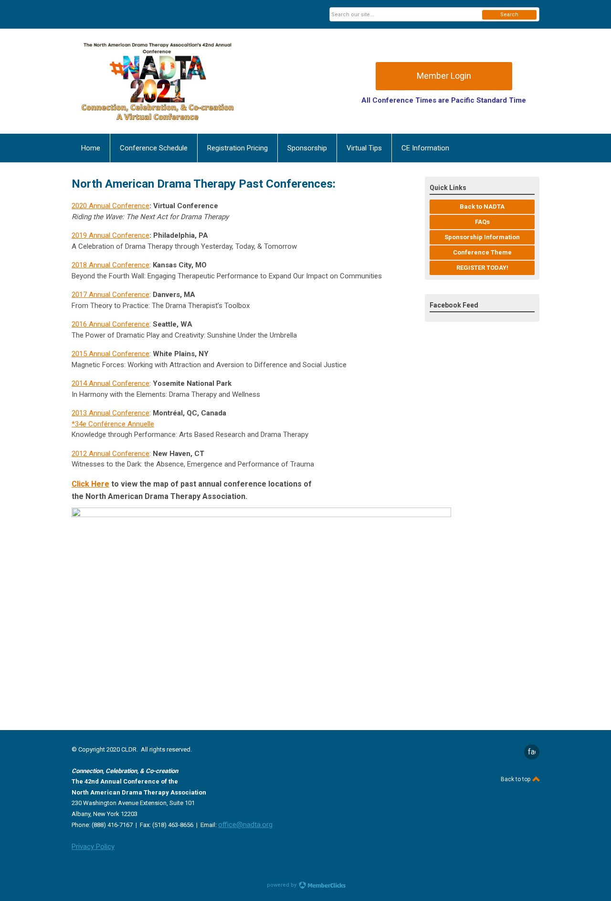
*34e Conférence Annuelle (113, 424)
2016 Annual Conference (110, 324)
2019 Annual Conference (110, 235)
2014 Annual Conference (110, 383)
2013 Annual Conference (110, 413)
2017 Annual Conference (110, 294)
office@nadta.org (245, 824)
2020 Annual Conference (110, 205)
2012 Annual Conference (110, 453)
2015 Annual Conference (110, 354)
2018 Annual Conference (110, 265)
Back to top (516, 779)
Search (509, 14)
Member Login (444, 76)
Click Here (90, 483)
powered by (282, 885)
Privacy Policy (93, 846)
